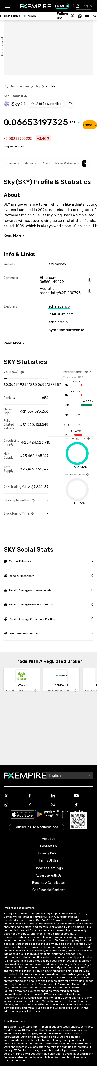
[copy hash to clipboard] (90, 280)
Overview (12, 163)
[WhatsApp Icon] (60, 804)
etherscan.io (59, 306)
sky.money (57, 264)
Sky (37, 86)
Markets (30, 163)
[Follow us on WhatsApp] (80, 16)
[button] (7, 6)
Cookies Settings (48, 868)
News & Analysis (67, 163)
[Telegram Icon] (37, 804)
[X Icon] (13, 795)
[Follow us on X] (72, 16)
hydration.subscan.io (66, 330)
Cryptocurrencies (17, 86)
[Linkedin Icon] (60, 795)
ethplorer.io (58, 322)
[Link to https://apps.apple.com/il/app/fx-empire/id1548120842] (22, 815)
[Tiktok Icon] (84, 804)
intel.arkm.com (61, 314)
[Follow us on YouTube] (87, 16)
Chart (46, 163)
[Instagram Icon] (13, 804)
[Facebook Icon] (37, 795)
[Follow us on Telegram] (94, 16)
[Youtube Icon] (84, 795)
